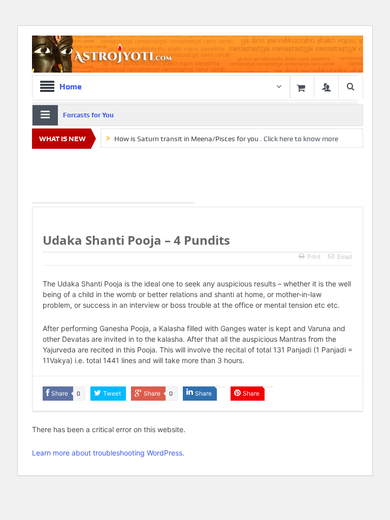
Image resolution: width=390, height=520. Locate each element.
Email (344, 257)
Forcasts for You (88, 115)
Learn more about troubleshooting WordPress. (108, 452)
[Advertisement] (113, 177)
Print (313, 257)
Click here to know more (301, 139)
